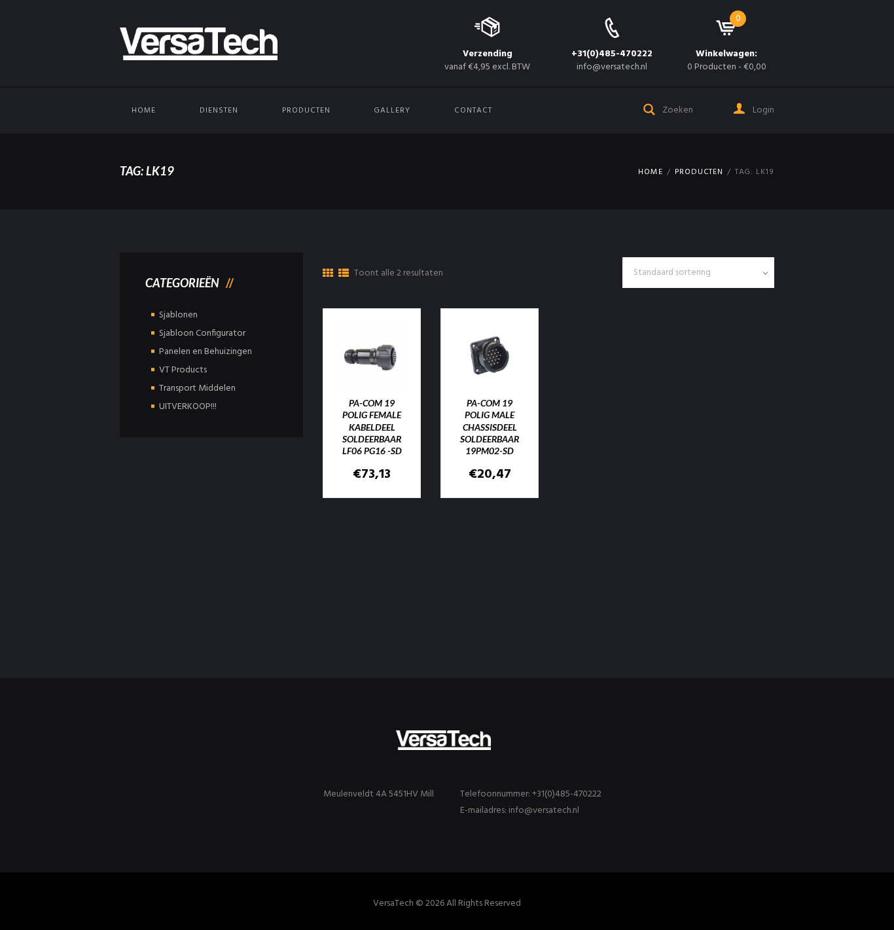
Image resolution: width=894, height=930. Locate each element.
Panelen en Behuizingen (205, 351)
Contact (473, 110)
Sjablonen (178, 315)
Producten (306, 110)
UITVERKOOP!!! (188, 406)
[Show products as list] (343, 274)
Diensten (219, 110)
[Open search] (650, 108)
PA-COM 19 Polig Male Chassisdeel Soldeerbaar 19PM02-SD (489, 426)
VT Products (183, 370)
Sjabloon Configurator (202, 333)
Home (144, 110)
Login (762, 110)
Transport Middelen (197, 388)
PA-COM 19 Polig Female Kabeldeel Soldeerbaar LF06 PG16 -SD (372, 426)
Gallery (392, 110)
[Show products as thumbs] (328, 274)
